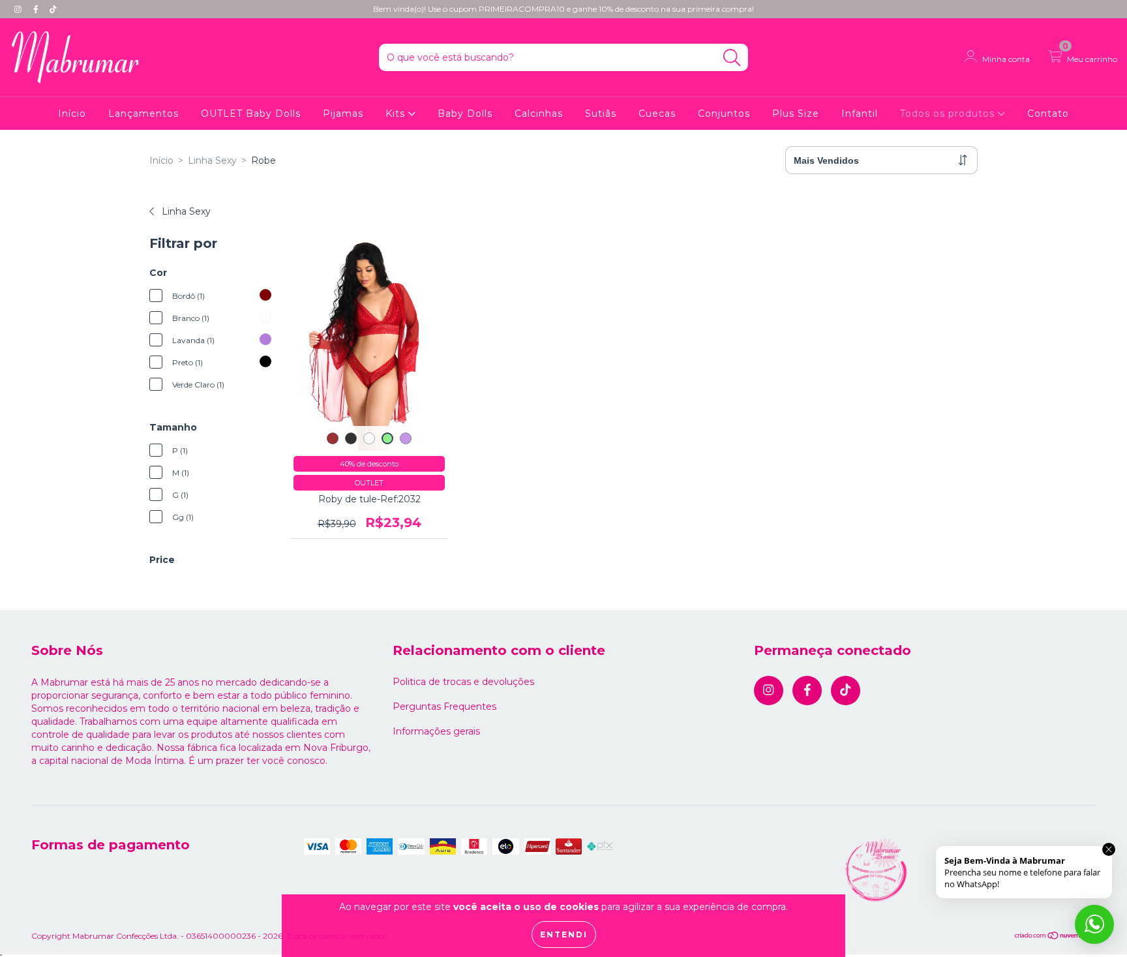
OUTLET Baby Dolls (251, 113)
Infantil (859, 113)
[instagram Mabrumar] (19, 9)
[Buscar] (732, 57)
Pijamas (343, 113)
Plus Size (795, 113)
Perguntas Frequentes (444, 706)
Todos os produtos (949, 113)
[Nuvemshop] (1055, 936)
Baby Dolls (465, 113)
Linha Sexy (212, 160)
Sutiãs (600, 113)
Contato (1048, 113)
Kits (396, 113)
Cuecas (657, 113)
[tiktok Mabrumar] (53, 9)
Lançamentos (143, 113)
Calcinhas (539, 113)
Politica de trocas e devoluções (463, 682)
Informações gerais (436, 731)
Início (72, 113)
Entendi (564, 934)
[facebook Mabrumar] (37, 9)
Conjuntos (724, 113)
